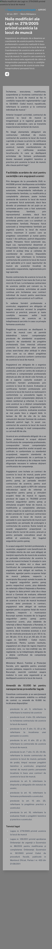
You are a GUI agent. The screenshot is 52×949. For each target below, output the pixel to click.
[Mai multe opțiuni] (7, 74)
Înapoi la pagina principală (21, 9)
